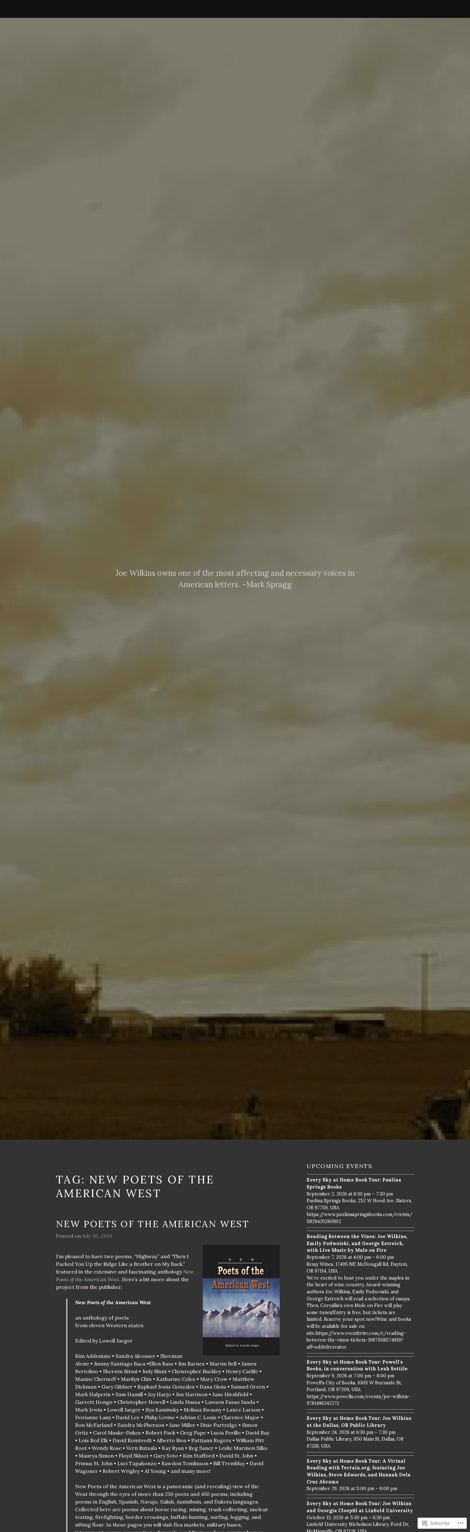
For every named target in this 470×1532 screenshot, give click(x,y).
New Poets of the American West (152, 1224)
